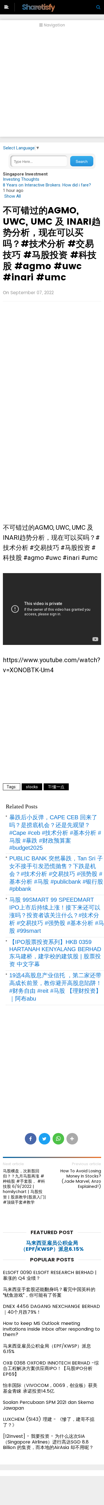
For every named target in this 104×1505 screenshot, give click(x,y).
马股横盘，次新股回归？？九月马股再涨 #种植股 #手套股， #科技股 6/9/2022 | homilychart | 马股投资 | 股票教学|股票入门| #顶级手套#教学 (24, 1186)
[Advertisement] (52, 85)
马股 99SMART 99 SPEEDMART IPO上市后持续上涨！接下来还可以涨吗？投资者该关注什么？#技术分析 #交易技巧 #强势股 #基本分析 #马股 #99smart (56, 915)
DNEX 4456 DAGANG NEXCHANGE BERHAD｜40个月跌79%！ (51, 1309)
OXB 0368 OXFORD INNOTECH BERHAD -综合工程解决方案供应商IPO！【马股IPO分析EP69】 (51, 1368)
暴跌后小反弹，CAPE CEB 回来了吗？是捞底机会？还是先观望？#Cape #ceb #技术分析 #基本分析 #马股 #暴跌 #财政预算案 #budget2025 (55, 832)
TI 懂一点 (56, 787)
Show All (12, 196)
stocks (32, 787)
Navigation (54, 25)
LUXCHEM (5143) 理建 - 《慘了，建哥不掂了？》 (48, 1422)
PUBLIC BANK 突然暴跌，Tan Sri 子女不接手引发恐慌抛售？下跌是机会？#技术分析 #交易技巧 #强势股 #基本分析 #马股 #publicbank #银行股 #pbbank (56, 873)
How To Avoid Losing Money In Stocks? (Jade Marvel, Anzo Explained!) (80, 1178)
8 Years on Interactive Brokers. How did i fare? (47, 185)
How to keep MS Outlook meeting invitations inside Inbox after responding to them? (51, 1329)
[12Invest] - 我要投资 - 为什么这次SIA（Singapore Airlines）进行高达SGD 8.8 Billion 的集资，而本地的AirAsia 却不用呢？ (48, 1442)
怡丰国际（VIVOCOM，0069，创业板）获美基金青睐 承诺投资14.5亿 (50, 1388)
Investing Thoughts (21, 179)
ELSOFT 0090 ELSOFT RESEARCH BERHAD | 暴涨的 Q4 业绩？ (49, 1275)
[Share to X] (44, 1138)
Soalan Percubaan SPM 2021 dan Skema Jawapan (48, 1405)
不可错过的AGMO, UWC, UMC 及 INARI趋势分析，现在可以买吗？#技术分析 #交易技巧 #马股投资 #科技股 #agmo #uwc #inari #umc (52, 244)
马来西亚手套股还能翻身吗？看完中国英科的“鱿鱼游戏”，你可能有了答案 (49, 1292)
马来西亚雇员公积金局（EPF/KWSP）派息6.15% (52, 1246)
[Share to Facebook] (30, 1138)
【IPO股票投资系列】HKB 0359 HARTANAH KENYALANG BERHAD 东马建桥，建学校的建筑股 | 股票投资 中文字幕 (55, 953)
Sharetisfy (38, 7)
